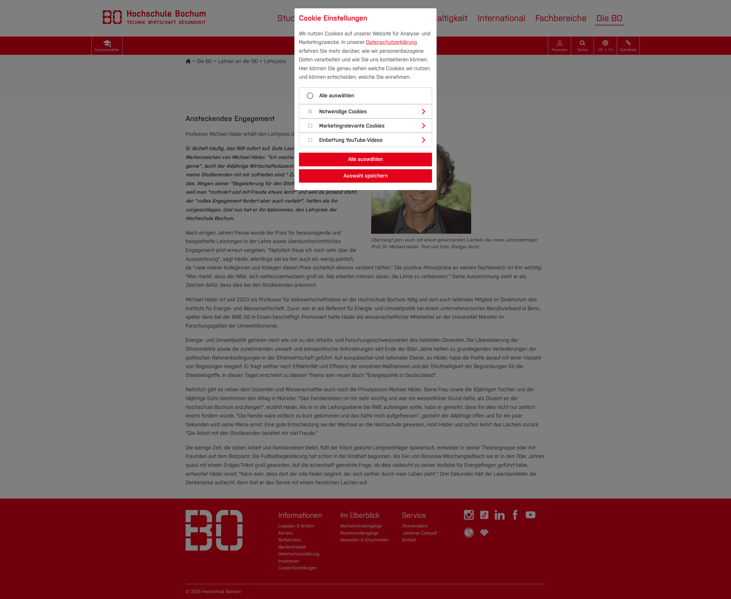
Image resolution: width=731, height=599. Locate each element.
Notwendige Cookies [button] (343, 112)
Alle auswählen (336, 95)
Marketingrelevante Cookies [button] (352, 126)
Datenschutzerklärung (391, 42)
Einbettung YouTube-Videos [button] (351, 140)
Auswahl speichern (366, 176)
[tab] (367, 111)
